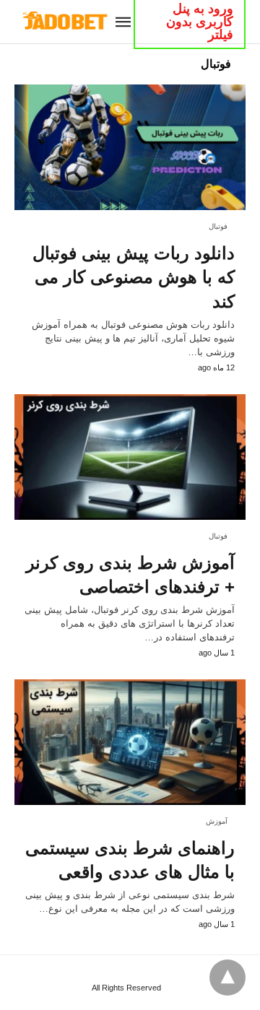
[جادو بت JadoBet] (63, 21)
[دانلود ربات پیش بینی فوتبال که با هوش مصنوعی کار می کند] (130, 147)
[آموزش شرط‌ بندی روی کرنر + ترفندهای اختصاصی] (130, 457)
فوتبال (218, 226)
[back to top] (227, 977)
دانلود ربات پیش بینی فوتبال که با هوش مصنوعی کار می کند (133, 277)
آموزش (217, 821)
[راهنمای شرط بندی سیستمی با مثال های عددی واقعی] (130, 742)
